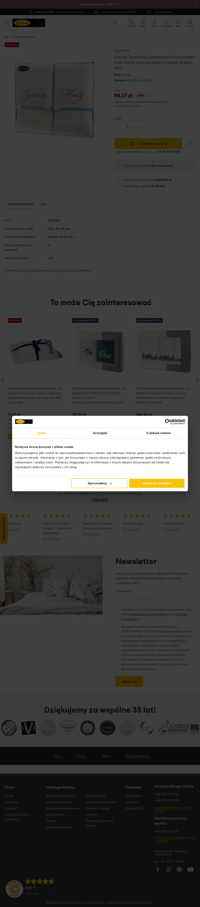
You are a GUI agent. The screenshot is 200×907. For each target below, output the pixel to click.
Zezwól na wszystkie (157, 483)
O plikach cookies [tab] (158, 432)
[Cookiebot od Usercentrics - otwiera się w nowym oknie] (168, 421)
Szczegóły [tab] (100, 432)
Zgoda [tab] (41, 432)
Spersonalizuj (97, 483)
